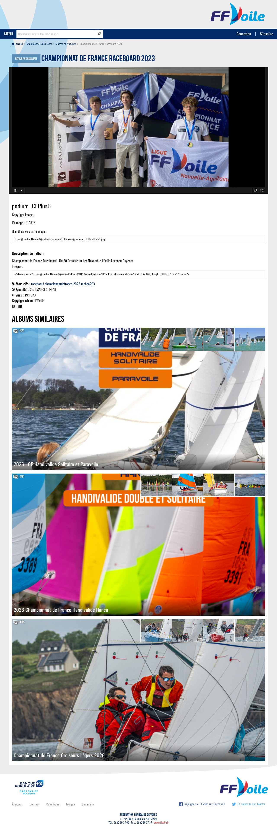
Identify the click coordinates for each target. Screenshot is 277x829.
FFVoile (238, 13)
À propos (17, 804)
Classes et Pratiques (65, 44)
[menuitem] (18, 44)
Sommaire (88, 804)
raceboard (37, 284)
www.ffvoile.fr (161, 822)
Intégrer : (17, 267)
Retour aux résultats (26, 58)
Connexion (244, 33)
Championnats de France (39, 44)
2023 (76, 284)
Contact (34, 804)
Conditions (52, 804)
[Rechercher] (99, 34)
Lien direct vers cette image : (29, 232)
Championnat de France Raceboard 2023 (98, 59)
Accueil (19, 44)
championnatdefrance (58, 284)
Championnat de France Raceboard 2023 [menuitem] (101, 44)
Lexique (70, 804)
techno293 (88, 284)
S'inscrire (266, 33)
